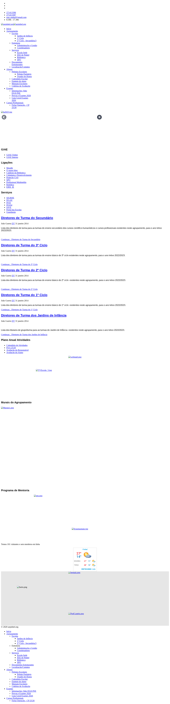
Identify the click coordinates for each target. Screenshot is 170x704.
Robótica (10, 185)
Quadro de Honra (24, 76)
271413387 (11, 15)
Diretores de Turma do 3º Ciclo (24, 245)
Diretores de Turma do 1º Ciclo (24, 295)
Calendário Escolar (20, 79)
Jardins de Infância (25, 36)
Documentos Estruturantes (17, 63)
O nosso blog (12, 170)
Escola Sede (22, 52)
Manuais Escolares (19, 83)
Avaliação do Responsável (17, 350)
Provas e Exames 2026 (21, 95)
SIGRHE (10, 198)
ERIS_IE (10, 187)
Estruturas (16, 43)
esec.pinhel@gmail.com (16, 17)
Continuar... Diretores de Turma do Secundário (20, 239)
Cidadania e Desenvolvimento (19, 175)
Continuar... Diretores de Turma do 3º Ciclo (19, 264)
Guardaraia (11, 212)
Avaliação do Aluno (14, 352)
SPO (19, 60)
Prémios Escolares (19, 72)
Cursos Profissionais (14, 103)
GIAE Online (12, 155)
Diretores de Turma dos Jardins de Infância (33, 315)
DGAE (9, 200)
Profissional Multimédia (16, 182)
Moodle (9, 168)
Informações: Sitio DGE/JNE (19, 92)
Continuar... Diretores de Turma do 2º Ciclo (19, 289)
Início (8, 29)
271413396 (11, 12)
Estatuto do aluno (19, 81)
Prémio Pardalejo (24, 74)
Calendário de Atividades (16, 345)
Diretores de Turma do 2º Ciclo (24, 270)
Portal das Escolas (14, 210)
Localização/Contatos (21, 67)
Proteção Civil (12, 177)
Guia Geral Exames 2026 (22, 696)
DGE (8, 202)
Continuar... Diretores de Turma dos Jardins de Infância (24, 334)
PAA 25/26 (11, 348)
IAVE (8, 207)
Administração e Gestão (27, 45)
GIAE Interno (12, 157)
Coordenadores (23, 48)
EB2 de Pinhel (23, 55)
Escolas (15, 33)
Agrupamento (12, 31)
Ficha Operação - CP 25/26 (23, 700)
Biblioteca (21, 57)
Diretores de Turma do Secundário (27, 218)
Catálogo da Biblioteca (16, 173)
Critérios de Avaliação (21, 86)
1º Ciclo (20, 38)
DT (13, 223)
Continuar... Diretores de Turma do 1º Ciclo (19, 309)
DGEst (9, 205)
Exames (9, 88)
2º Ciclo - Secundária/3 (26, 41)
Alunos (9, 69)
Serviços (15, 50)
